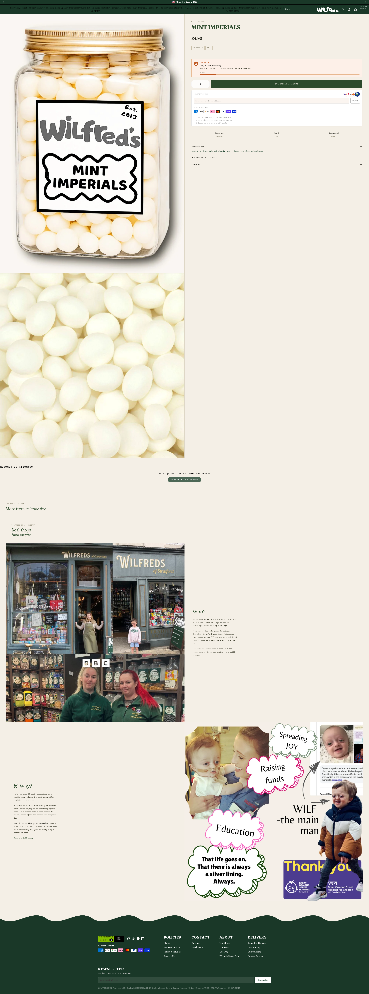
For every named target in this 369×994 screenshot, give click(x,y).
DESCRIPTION (197, 146)
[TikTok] (133, 938)
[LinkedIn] (142, 938)
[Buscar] (343, 9)
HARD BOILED (198, 48)
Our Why (224, 951)
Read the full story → (24, 838)
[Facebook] (138, 938)
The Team (224, 947)
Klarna (167, 943)
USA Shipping (254, 951)
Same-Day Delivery (257, 943)
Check (355, 101)
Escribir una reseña (184, 479)
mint (209, 48)
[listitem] (287, 9)
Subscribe (263, 980)
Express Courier (255, 956)
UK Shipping (254, 947)
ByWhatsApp (198, 947)
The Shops (225, 943)
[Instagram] (128, 938)
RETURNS (195, 164)
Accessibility (170, 956)
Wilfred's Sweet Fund (229, 956)
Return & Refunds (172, 951)
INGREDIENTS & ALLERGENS (204, 158)
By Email (196, 943)
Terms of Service (172, 947)
